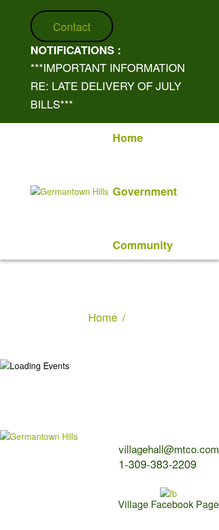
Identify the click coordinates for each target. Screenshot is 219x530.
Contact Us (18, 486)
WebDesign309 (70, 505)
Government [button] (145, 191)
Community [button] (143, 245)
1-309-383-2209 (157, 464)
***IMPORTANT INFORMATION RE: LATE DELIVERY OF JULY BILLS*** (107, 85)
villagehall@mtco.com (169, 448)
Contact (72, 26)
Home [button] (128, 138)
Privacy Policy (72, 486)
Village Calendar (28, 472)
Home (102, 317)
